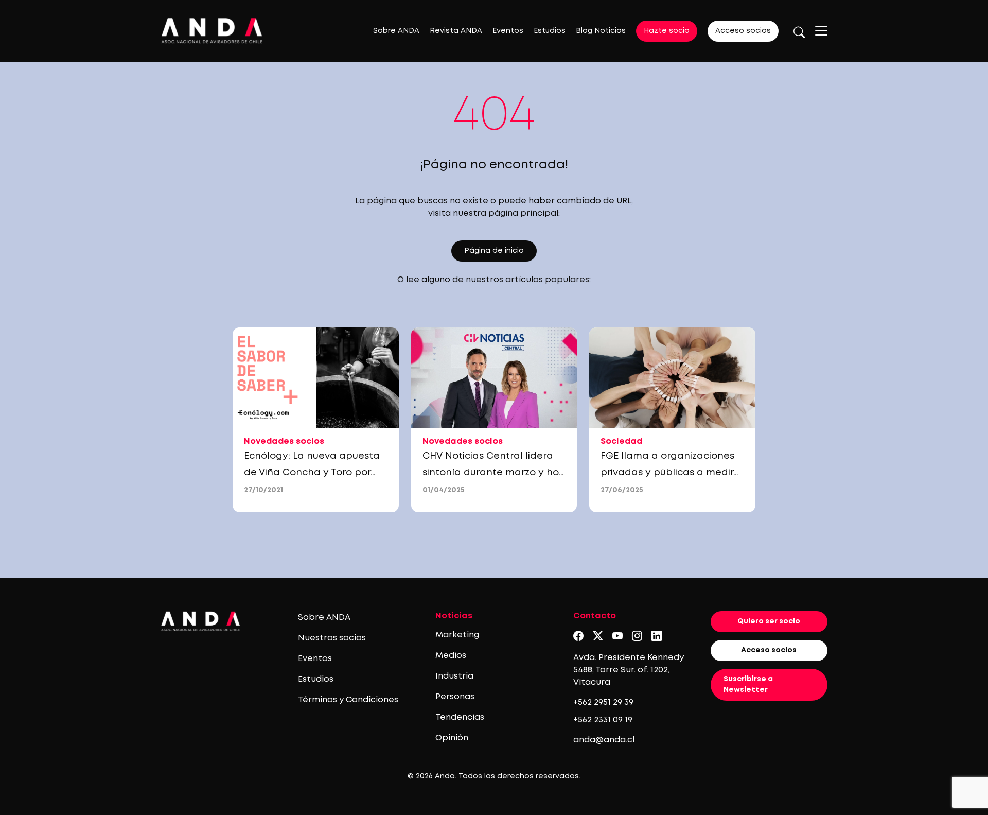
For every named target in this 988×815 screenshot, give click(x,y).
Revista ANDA (456, 31)
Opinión (451, 738)
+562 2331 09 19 (602, 720)
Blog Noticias (601, 31)
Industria (454, 676)
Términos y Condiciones (348, 700)
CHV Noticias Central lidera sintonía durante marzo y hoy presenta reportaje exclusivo (493, 472)
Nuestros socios (332, 638)
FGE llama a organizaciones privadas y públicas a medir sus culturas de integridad (667, 472)
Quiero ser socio (768, 621)
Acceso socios (743, 31)
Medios (450, 656)
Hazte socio (667, 31)
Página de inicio (494, 251)
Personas (454, 697)
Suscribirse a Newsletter (748, 684)
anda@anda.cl (603, 740)
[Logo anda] (212, 30)
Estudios (550, 31)
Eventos (507, 31)
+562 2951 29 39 (603, 702)
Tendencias (459, 717)
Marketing (457, 635)
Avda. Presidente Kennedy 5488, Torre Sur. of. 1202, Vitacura (628, 670)
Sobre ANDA (396, 31)
